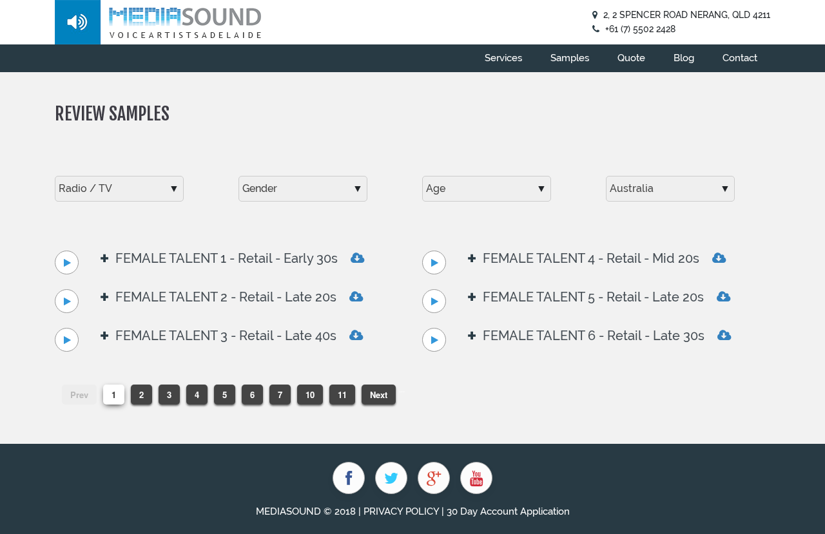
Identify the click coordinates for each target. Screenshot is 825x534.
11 (342, 394)
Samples (569, 58)
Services (503, 58)
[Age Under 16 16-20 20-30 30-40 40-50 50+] (486, 189)
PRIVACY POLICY (401, 511)
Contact (740, 58)
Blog (684, 58)
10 (310, 394)
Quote (631, 58)
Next (378, 394)
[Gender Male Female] (302, 189)
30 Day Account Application (508, 511)
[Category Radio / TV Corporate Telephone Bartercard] (119, 189)
